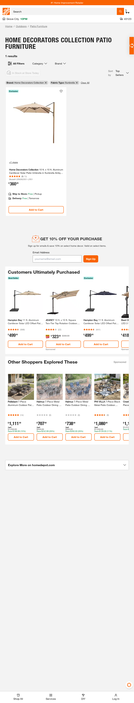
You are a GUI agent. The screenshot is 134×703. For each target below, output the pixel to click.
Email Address (41, 252)
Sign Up (91, 258)
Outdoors (21, 26)
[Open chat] (131, 45)
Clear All (85, 82)
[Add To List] (61, 91)
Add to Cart (36, 209)
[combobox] (64, 11)
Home (8, 26)
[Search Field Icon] (120, 11)
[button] (118, 73)
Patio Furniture (38, 26)
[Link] (36, 151)
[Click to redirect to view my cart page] (127, 11)
